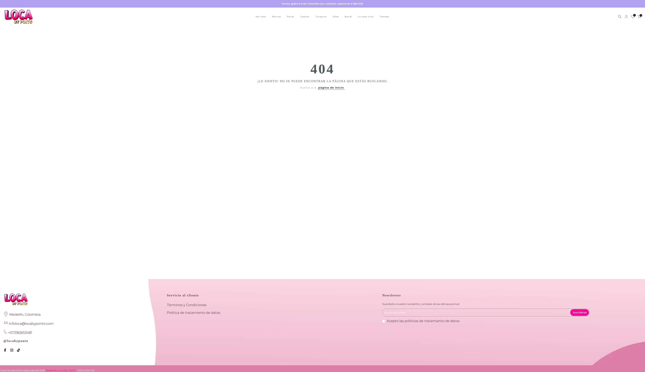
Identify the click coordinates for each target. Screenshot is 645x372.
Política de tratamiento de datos (193, 313)
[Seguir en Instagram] (11, 350)
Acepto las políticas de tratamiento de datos (423, 321)
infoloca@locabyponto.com (31, 324)
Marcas (276, 16)
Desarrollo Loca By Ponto (61, 370)
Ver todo (261, 16)
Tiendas (384, 16)
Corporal (321, 16)
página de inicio (331, 87)
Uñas (336, 16)
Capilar (305, 16)
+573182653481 (20, 333)
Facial (290, 16)
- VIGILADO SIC (85, 370)
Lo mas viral (366, 16)
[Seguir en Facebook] (5, 350)
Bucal (348, 16)
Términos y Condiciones (187, 305)
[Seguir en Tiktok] (18, 350)
